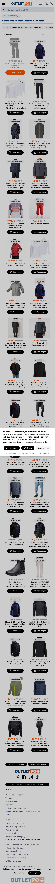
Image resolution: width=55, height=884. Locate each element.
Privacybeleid (44, 453)
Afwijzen (28, 448)
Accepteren (11, 448)
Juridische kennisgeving (27, 453)
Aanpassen (43, 448)
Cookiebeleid (11, 453)
